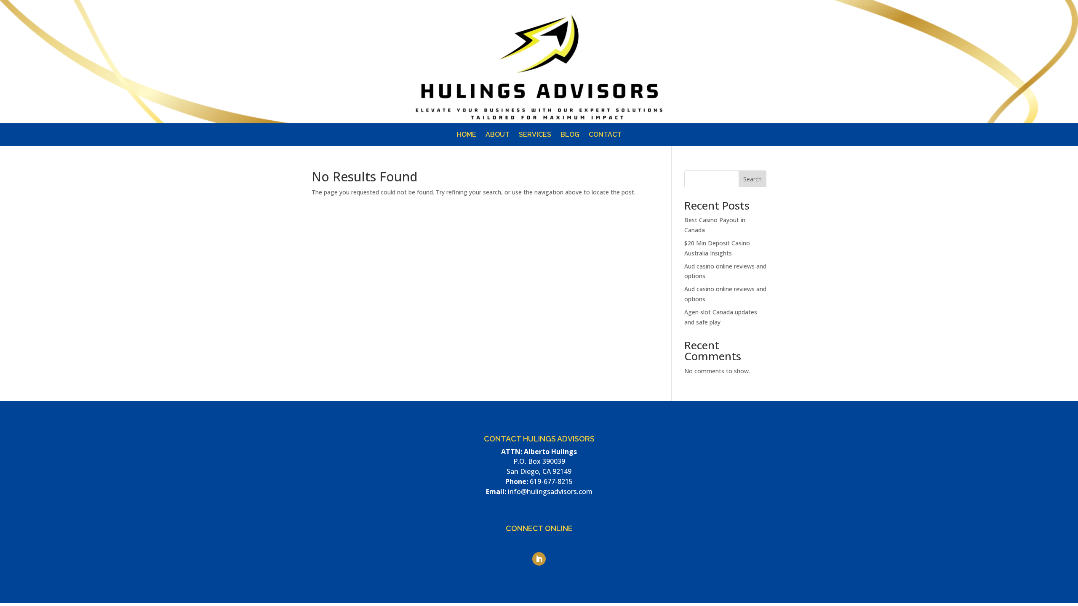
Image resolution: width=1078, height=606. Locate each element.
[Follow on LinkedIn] (721, 70)
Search (752, 179)
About (498, 135)
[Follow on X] (771, 70)
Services (535, 135)
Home (466, 135)
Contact (605, 135)
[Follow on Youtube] (754, 70)
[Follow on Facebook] (737, 70)
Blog (569, 135)
